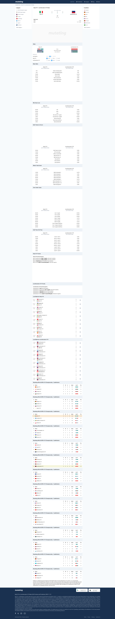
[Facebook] (16, 613)
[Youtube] (25, 613)
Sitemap (93, 617)
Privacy (89, 617)
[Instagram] (22, 613)
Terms (85, 617)
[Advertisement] (57, 33)
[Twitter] (19, 613)
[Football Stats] (19, 2)
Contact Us (98, 617)
